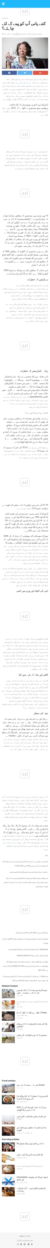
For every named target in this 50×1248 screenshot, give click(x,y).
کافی (9, 842)
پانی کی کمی (25, 82)
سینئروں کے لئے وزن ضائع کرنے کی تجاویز (32, 1035)
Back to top (25, 1236)
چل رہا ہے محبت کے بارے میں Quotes (31, 1085)
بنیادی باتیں (5, 18)
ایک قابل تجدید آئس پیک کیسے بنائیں (30, 1155)
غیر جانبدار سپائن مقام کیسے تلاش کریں (31, 1116)
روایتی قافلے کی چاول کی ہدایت (30, 1166)
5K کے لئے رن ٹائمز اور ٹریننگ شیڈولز (30, 1143)
